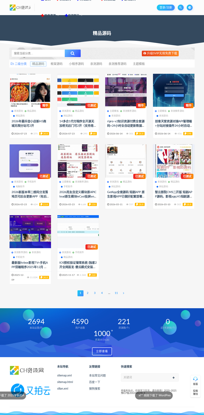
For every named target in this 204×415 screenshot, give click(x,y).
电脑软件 (20, 187)
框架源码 (57, 63)
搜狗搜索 (94, 388)
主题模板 (139, 63)
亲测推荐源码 (118, 63)
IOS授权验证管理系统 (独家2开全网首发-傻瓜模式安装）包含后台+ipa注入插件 (78, 267)
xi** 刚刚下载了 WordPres (107, 395)
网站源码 (20, 116)
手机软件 (31, 182)
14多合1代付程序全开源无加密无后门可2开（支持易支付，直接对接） (77, 126)
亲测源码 (96, 63)
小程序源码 (76, 63)
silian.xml (62, 388)
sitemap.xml (64, 375)
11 (116, 293)
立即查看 (102, 351)
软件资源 (50, 15)
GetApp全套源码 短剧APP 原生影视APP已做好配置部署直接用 (125, 196)
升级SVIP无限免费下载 (161, 53)
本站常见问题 (97, 375)
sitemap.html (65, 382)
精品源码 (38, 63)
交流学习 (73, 15)
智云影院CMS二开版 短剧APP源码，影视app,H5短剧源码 (173, 196)
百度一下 (94, 382)
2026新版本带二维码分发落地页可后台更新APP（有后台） (30, 196)
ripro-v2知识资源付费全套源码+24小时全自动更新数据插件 (126, 126)
